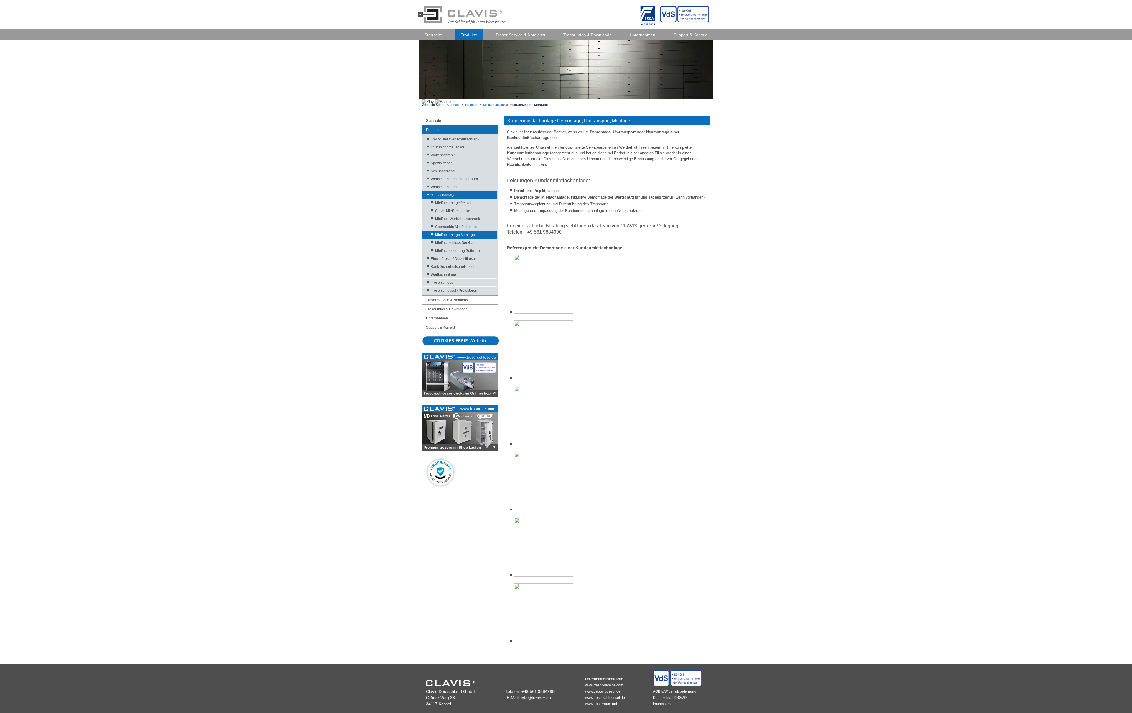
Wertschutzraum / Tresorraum (454, 179)
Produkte (468, 34)
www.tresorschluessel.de (605, 698)
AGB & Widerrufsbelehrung (674, 691)
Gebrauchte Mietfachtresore (457, 227)
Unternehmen (642, 34)
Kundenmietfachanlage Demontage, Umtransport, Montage (568, 120)
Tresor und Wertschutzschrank (455, 139)
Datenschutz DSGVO (670, 698)
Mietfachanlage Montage (455, 235)
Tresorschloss (442, 283)
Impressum (662, 704)
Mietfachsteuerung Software (457, 251)
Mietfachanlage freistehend (457, 203)
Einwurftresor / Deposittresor (453, 259)
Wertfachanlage (443, 275)
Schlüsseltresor (443, 171)
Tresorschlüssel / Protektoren (454, 291)
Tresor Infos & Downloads (587, 34)
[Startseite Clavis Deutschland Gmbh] (462, 14)
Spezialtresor (441, 163)
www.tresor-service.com (604, 685)
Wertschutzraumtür (446, 187)
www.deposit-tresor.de (603, 691)
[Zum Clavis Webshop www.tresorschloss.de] (460, 395)
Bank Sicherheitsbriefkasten (453, 267)
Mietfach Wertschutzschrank (457, 219)
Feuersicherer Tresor (447, 147)
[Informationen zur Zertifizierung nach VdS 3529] (677, 685)
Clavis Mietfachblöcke (452, 211)
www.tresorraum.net (601, 704)
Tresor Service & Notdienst (520, 34)
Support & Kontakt (691, 34)
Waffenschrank (443, 155)
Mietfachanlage (494, 104)
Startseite (433, 34)
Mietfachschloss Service (454, 243)
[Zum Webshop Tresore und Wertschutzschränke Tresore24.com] (460, 449)
